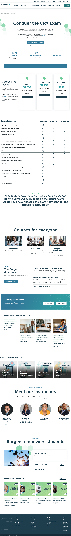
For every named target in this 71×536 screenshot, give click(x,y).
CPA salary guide (24, 341)
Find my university (40, 453)
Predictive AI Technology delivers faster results (47, 268)
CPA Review (7, 498)
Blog (55, 1)
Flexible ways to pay (41, 464)
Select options (27, 96)
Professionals (14, 321)
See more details (26, 98)
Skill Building (43, 5)
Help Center (65, 521)
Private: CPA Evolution (9, 327)
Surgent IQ (17, 522)
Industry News (7, 321)
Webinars (65, 530)
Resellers (32, 521)
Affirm (5, 96)
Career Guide (65, 525)
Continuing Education (34, 5)
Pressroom (65, 529)
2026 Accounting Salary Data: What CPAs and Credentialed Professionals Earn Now (11, 504)
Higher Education (60, 337)
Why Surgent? (35, 66)
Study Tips (12, 323)
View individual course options (8, 108)
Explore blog (62, 478)
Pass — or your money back (41, 286)
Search (50, 1)
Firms (54, 337)
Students (6, 323)
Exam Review (15, 5)
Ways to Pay (65, 526)
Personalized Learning (51, 521)
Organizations (33, 525)
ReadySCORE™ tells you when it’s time (44, 277)
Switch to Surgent (61, 303)
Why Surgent (37, 1)
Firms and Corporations (35, 519)
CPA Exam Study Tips (41, 341)
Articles (6, 319)
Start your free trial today (11, 281)
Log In (69, 1)
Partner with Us (44, 1)
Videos (6, 325)
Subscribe (59, 1)
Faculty (32, 522)
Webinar (10, 325)
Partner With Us (34, 527)
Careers (48, 525)
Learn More (6, 424)
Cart (64, 1)
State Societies (34, 526)
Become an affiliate (34, 529)
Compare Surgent (48, 303)
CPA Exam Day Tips (25, 502)
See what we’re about (34, 45)
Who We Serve (51, 5)
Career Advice (39, 498)
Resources (58, 5)
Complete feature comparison (8, 106)
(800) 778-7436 (3, 524)
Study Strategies (24, 500)
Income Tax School (24, 5)
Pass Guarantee (18, 525)
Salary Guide (30, 337)
